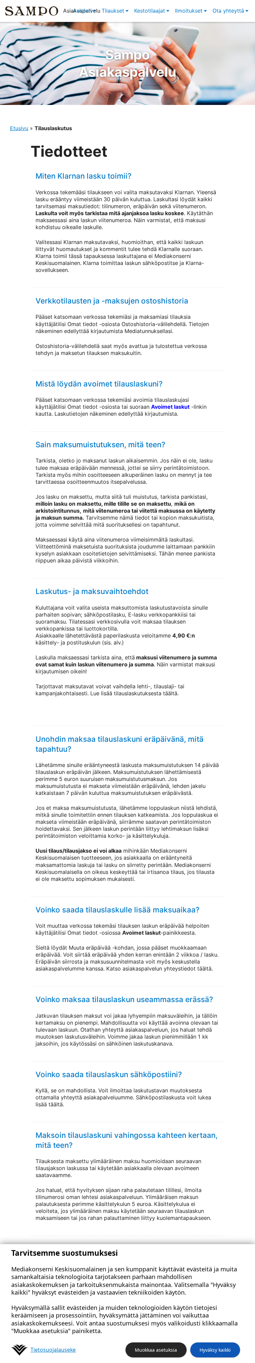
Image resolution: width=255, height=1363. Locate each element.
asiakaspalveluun (146, 1029)
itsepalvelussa (128, 481)
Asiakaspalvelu (127, 63)
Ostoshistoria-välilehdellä (154, 324)
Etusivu (19, 128)
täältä (204, 968)
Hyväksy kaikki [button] (215, 1350)
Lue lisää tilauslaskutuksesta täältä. (134, 693)
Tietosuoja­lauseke (53, 1349)
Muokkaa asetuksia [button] (156, 1350)
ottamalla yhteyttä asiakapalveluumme (84, 1097)
